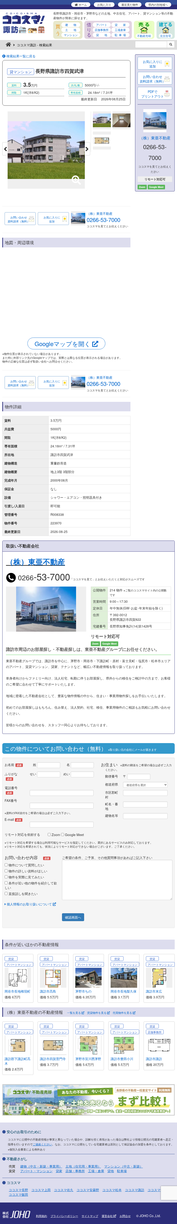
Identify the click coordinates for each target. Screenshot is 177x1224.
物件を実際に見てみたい (26, 877)
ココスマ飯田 (18, 1194)
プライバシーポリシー (64, 1216)
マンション (71, 35)
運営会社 (107, 1216)
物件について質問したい (26, 865)
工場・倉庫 (96, 1171)
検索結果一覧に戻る (20, 56)
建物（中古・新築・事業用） (41, 1166)
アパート (101, 25)
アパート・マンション (36, 1171)
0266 (43, 577)
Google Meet (74, 834)
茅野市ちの (83, 991)
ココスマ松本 (112, 1189)
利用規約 (41, 1216)
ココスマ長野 (18, 1189)
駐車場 (122, 1171)
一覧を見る (74, 1013)
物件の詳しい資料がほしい (27, 871)
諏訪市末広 (154, 991)
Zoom (55, 834)
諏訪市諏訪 (154, 1058)
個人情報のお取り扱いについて (29, 904)
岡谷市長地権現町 (17, 991)
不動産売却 (144, 36)
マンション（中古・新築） (123, 1166)
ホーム (82, 4)
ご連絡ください (42, 1144)
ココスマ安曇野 (88, 1189)
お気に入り (104, 4)
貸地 (110, 1171)
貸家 (59, 1171)
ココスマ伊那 (157, 1189)
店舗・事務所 (75, 1171)
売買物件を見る (123, 1013)
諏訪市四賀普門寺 (53, 1058)
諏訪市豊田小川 (122, 1058)
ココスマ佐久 (63, 1189)
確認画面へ (73, 917)
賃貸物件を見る (97, 1013)
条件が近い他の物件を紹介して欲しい (31, 885)
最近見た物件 (129, 4)
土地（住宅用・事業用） (83, 1166)
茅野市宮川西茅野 (88, 1058)
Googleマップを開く (63, 343)
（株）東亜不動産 (99, 213)
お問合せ (125, 1216)
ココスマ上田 (41, 1189)
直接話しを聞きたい (23, 893)
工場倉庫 (120, 30)
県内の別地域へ (158, 4)
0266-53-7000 (103, 220)
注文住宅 (165, 36)
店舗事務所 (102, 30)
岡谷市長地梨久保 (123, 991)
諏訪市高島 (48, 991)
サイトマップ (90, 1216)
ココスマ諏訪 (134, 1189)
